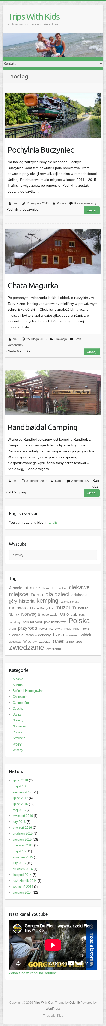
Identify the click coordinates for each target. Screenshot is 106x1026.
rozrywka (55, 628)
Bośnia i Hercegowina (28, 691)
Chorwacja (20, 697)
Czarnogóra (21, 702)
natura (83, 608)
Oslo (64, 614)
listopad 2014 (22, 875)
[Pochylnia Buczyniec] (53, 115)
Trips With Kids (33, 16)
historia (27, 601)
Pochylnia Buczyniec (41, 149)
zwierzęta (53, 649)
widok (86, 635)
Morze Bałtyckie (41, 608)
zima (70, 641)
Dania (59, 481)
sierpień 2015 (22, 839)
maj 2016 (19, 810)
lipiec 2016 (20, 804)
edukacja (79, 595)
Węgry (17, 744)
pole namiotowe (55, 622)
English (54, 522)
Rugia (67, 628)
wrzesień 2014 (23, 886)
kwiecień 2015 (23, 857)
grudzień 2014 (23, 869)
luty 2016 (19, 822)
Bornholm (48, 588)
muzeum (65, 607)
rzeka (85, 628)
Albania (15, 587)
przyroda (27, 628)
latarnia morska (70, 601)
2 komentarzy (80, 481)
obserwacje (50, 614)
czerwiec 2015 (23, 845)
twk (15, 203)
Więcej (91, 210)
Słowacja (60, 339)
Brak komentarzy (85, 203)
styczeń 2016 (22, 827)
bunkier (62, 588)
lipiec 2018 (20, 780)
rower (43, 628)
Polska (61, 203)
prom (12, 628)
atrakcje (32, 587)
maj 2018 (19, 786)
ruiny (76, 628)
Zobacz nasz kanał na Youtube (33, 973)
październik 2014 (25, 881)
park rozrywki (32, 622)
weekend (72, 635)
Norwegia (30, 614)
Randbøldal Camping (43, 427)
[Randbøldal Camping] (53, 392)
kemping (47, 601)
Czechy (18, 708)
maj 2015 (19, 851)
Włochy (18, 750)
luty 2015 (19, 863)
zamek (58, 641)
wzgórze (44, 641)
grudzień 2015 (23, 833)
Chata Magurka (33, 285)
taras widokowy (38, 635)
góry (13, 601)
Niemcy (14, 614)
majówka (18, 607)
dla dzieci (57, 594)
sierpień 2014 (22, 892)
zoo (79, 641)
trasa (58, 634)
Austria (18, 685)
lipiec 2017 (20, 798)
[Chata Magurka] (53, 251)
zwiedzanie (26, 647)
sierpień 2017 (22, 792)
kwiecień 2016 (23, 816)
